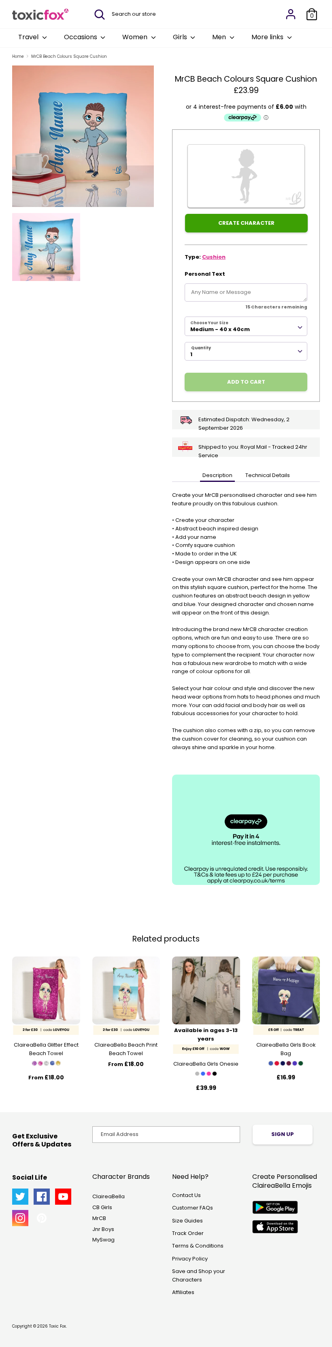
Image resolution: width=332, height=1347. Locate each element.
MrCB (99, 1218)
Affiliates (183, 1292)
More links (268, 37)
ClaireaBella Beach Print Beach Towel (125, 1049)
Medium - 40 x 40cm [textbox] (220, 329)
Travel (29, 37)
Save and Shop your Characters (198, 1275)
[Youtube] (63, 1197)
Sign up (282, 1134)
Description (217, 475)
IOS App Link (275, 1226)
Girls (181, 37)
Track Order (188, 1233)
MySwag (103, 1240)
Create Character (246, 223)
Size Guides (187, 1221)
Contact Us (186, 1195)
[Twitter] (20, 1197)
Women (135, 37)
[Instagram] (20, 1218)
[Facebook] (42, 1197)
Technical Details (267, 475)
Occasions (81, 37)
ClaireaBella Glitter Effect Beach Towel (46, 1049)
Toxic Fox (57, 1326)
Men (220, 37)
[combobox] (246, 326)
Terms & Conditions (197, 1246)
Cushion (214, 257)
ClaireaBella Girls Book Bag (286, 1049)
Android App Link (275, 1207)
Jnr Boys (103, 1229)
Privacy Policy (190, 1259)
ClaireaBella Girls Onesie (205, 1064)
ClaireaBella (108, 1196)
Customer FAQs (192, 1208)
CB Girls (102, 1207)
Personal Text (205, 274)
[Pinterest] (42, 1218)
